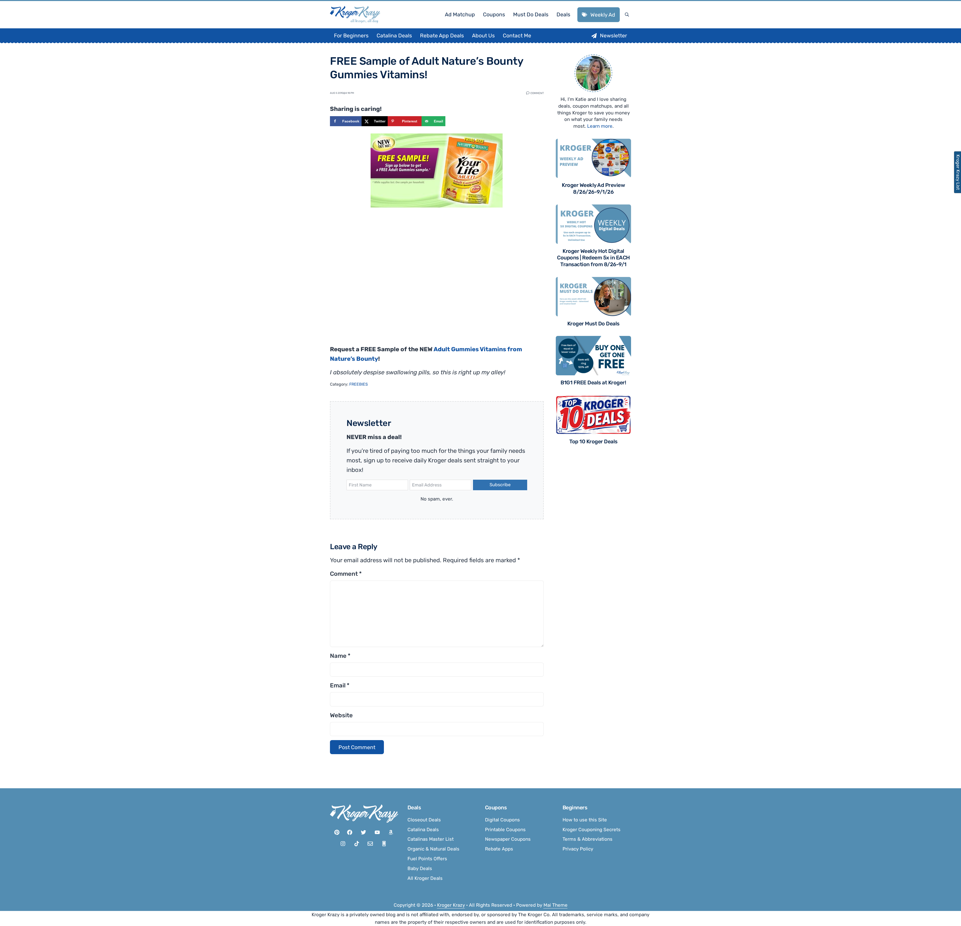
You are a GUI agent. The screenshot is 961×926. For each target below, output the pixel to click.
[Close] (548, 400)
